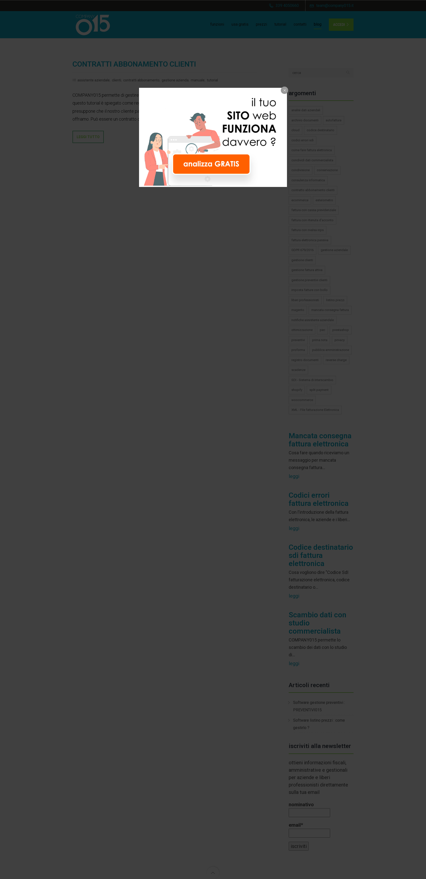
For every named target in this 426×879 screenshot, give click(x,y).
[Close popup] (284, 90)
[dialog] (213, 137)
